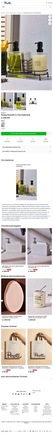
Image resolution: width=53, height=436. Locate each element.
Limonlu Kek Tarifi (47, 412)
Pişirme (35, 410)
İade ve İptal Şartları (14, 413)
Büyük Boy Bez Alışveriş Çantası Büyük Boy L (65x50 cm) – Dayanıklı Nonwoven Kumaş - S (13, 367)
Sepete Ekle (13, 263)
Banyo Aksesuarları (11, 12)
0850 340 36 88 (25, 412)
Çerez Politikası (14, 410)
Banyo (35, 408)
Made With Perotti (47, 411)
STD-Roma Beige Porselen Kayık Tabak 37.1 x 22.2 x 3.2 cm (12, 317)
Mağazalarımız (25, 410)
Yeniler (35, 411)
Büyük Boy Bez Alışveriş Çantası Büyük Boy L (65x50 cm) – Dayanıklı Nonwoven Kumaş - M (39, 367)
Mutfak (35, 407)
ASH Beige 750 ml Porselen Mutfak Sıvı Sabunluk (13, 267)
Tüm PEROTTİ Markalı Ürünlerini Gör (14, 151)
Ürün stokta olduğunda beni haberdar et (23, 133)
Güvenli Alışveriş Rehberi (13, 412)
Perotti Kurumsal (3, 408)
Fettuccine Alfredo (47, 410)
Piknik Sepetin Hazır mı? (46, 415)
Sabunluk (19, 12)
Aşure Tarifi (47, 408)
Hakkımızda (4, 409)
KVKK (15, 407)
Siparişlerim (25, 407)
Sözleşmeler (15, 408)
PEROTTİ (3, 113)
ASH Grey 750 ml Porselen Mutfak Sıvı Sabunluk (38, 267)
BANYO (3, 12)
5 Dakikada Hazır (47, 407)
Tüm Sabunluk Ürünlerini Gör (11, 147)
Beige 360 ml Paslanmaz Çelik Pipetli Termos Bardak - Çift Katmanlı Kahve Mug (37, 317)
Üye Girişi (25, 408)
